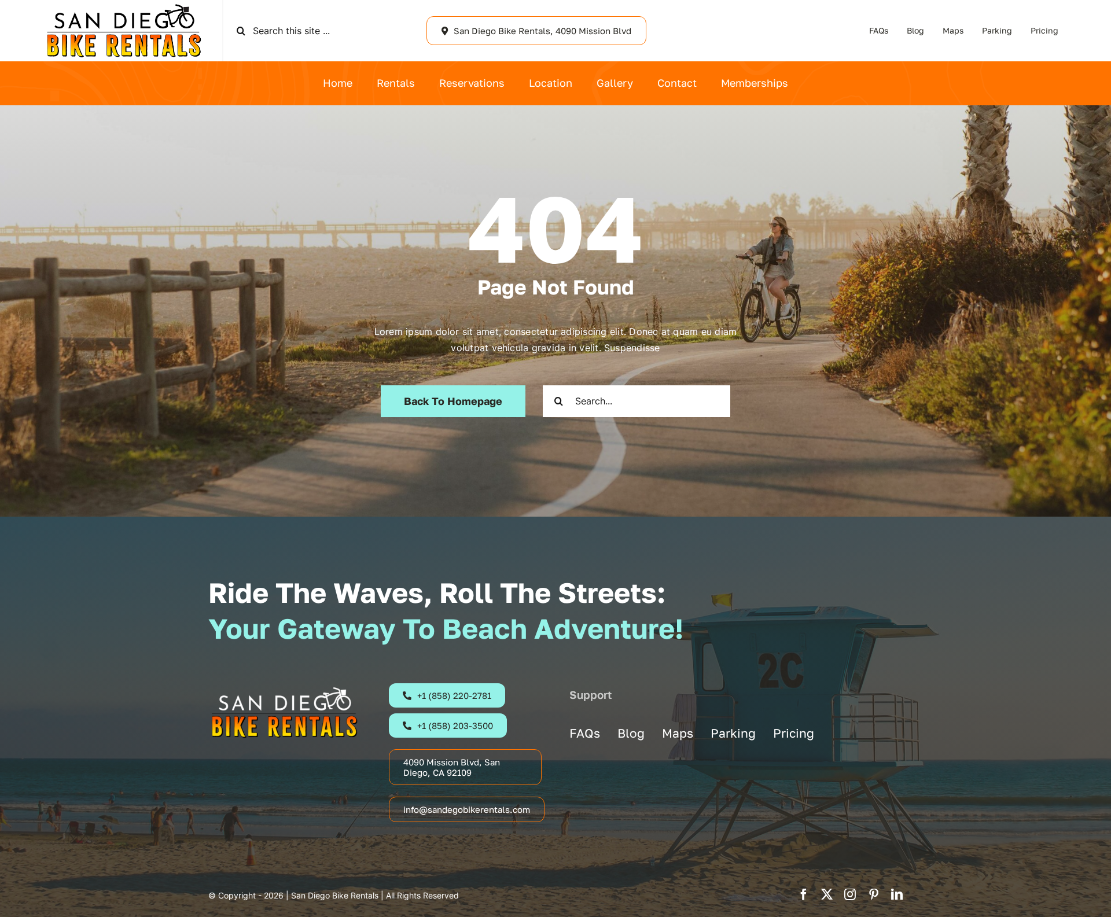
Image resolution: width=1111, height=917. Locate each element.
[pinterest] (874, 894)
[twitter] (827, 894)
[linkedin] (897, 894)
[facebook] (804, 894)
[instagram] (850, 894)
